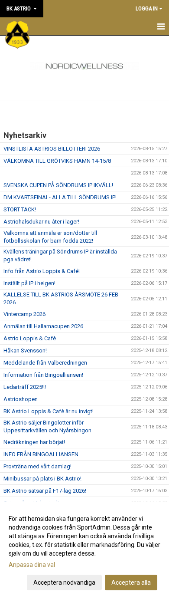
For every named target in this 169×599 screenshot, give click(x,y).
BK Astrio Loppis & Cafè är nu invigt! (48, 411)
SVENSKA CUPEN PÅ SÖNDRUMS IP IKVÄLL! (58, 185)
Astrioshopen (20, 399)
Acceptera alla (131, 582)
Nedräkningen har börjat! (34, 442)
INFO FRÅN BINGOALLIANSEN (40, 454)
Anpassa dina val (32, 564)
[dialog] (84, 550)
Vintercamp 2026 (24, 314)
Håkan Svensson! (25, 350)
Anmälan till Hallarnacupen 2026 (43, 326)
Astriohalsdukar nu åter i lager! (41, 221)
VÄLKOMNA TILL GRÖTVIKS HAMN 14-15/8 (57, 161)
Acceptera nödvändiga (64, 582)
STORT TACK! (19, 209)
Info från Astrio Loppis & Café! (41, 271)
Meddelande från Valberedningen (45, 362)
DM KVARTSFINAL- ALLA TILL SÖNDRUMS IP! (60, 197)
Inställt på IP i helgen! (29, 283)
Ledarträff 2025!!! (24, 387)
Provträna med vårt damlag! (37, 466)
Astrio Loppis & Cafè (29, 338)
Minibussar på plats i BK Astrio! (42, 478)
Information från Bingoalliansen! (43, 375)
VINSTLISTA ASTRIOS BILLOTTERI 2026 (51, 148)
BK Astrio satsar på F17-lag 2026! (44, 490)
